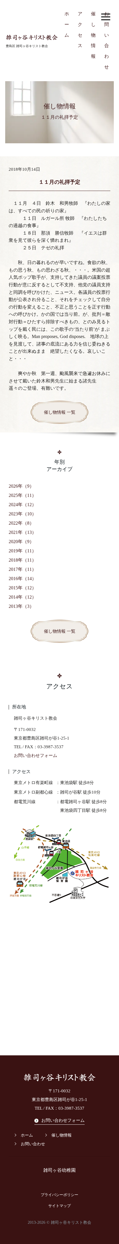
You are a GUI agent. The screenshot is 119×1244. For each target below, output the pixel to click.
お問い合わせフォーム (35, 755)
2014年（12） (22, 597)
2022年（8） (21, 523)
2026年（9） (21, 486)
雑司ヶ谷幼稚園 (59, 1170)
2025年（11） (22, 495)
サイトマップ (59, 1206)
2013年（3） (21, 606)
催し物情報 (93, 35)
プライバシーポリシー (59, 1195)
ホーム (66, 24)
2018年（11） (22, 560)
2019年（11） (22, 550)
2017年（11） (22, 569)
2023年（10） (22, 513)
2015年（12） (22, 587)
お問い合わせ (106, 40)
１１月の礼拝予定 (59, 182)
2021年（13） (22, 532)
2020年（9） (21, 541)
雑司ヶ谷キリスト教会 (71, 1222)
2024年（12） (22, 504)
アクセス (80, 29)
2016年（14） (22, 578)
